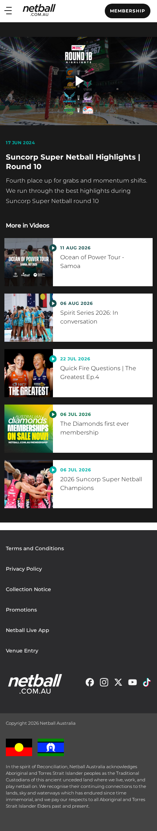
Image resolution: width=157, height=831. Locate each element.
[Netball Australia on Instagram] (104, 684)
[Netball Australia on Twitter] (118, 684)
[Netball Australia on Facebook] (89, 684)
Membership (127, 11)
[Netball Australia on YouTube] (132, 684)
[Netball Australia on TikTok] (146, 684)
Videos (39, 225)
